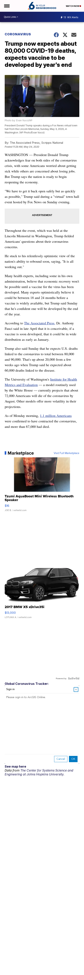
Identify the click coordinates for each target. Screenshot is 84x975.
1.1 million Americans (56, 415)
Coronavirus (18, 34)
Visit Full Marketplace (66, 453)
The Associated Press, (39, 323)
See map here (15, 766)
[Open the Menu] (6, 6)
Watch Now (73, 6)
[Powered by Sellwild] (73, 678)
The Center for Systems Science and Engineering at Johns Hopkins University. (39, 772)
